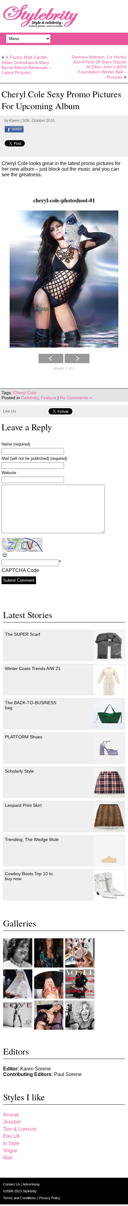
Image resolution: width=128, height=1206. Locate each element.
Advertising (31, 1184)
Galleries (19, 923)
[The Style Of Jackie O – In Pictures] (17, 953)
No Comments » (76, 397)
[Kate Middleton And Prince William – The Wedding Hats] (79, 953)
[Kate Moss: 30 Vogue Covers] (79, 984)
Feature (48, 397)
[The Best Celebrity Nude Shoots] (17, 1015)
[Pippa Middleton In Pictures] (48, 953)
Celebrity (29, 397)
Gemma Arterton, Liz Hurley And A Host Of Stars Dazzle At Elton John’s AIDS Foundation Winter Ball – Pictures (99, 67)
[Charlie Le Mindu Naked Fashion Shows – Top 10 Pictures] (48, 984)
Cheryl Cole (24, 392)
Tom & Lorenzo (19, 1129)
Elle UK (11, 1136)
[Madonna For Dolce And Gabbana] (79, 1015)
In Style (11, 1143)
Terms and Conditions (20, 1198)
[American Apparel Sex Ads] (48, 1015)
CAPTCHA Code (20, 570)
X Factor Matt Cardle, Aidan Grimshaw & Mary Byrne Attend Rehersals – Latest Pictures (27, 65)
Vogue (10, 1150)
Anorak (11, 1114)
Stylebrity (30, 1191)
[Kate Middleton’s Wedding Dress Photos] (17, 984)
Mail (7, 1157)
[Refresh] (5, 555)
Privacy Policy (49, 1198)
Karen (14, 120)
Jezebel (12, 1122)
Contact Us (12, 1184)
